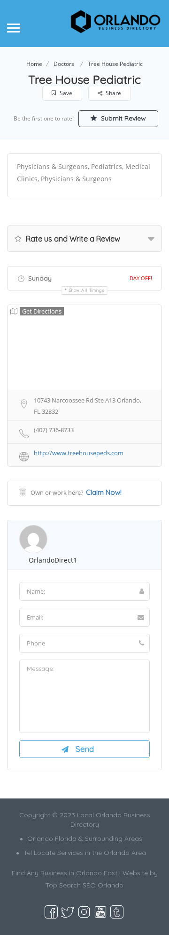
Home (34, 64)
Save (65, 93)
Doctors (64, 64)
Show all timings (86, 290)
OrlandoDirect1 (53, 560)
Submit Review (122, 118)
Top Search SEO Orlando (84, 885)
